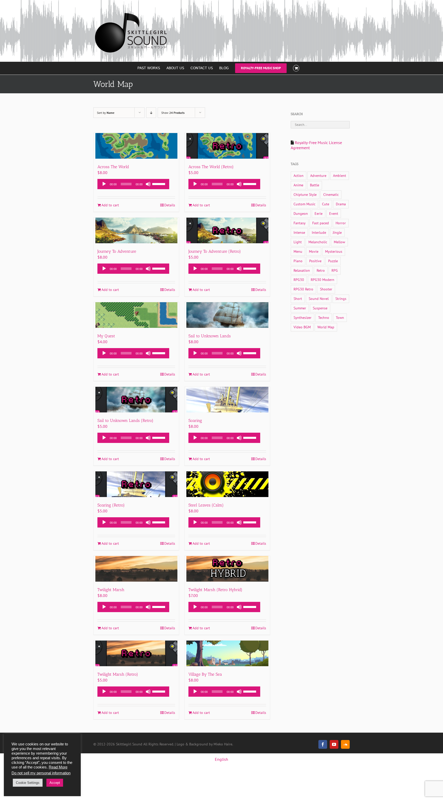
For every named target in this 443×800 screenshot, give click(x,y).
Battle (314, 185)
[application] (133, 184)
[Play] (104, 184)
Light (298, 241)
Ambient (339, 175)
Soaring (195, 420)
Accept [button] (54, 783)
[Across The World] (136, 146)
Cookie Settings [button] (27, 783)
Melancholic (317, 241)
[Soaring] (227, 399)
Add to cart (110, 205)
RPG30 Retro (303, 289)
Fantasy (300, 222)
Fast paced (320, 222)
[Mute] (148, 184)
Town (340, 317)
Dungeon (301, 213)
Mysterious (333, 251)
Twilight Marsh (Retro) (117, 674)
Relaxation (302, 270)
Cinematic (331, 194)
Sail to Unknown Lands (209, 335)
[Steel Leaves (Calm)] (227, 484)
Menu (298, 251)
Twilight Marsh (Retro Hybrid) (215, 589)
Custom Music (304, 203)
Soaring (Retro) (111, 505)
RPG (334, 270)
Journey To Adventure (116, 251)
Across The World (113, 166)
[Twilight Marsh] (136, 569)
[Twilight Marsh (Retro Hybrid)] (227, 569)
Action (299, 175)
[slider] (159, 183)
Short (298, 298)
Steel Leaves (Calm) (206, 505)
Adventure (318, 175)
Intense (299, 232)
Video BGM (302, 327)
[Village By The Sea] (227, 653)
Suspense (320, 308)
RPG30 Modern (322, 279)
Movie (313, 251)
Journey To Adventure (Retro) (214, 251)
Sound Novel (319, 298)
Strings (340, 298)
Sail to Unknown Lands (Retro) (125, 420)
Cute (325, 203)
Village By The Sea (205, 674)
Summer (300, 308)
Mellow (339, 241)
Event (333, 213)
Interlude (319, 232)
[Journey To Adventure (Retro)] (227, 230)
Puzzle (333, 260)
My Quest (106, 335)
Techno (323, 317)
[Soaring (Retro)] (136, 484)
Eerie (319, 213)
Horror (341, 222)
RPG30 (299, 279)
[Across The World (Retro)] (227, 146)
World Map (325, 327)
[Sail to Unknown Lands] (227, 315)
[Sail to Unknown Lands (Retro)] (136, 399)
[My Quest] (136, 315)
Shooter (326, 289)
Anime (298, 185)
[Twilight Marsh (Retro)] (136, 653)
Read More (58, 767)
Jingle (337, 232)
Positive (315, 260)
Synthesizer (302, 317)
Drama (341, 203)
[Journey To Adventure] (136, 230)
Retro (321, 270)
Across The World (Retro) (211, 166)
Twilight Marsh (110, 589)
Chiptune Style (305, 194)
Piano (298, 260)
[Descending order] (151, 112)
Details (169, 205)
